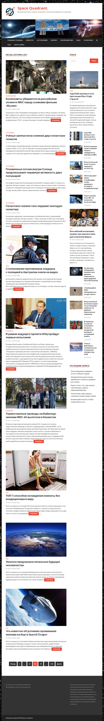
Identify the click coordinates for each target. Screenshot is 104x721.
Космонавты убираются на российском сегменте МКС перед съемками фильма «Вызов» (31, 102)
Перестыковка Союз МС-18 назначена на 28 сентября (90, 199)
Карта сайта (19, 45)
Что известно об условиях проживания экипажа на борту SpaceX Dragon (31, 632)
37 (30, 664)
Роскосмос (88, 40)
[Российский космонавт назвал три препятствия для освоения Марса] (84, 227)
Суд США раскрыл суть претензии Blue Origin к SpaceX (82, 96)
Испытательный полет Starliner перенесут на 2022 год (91, 165)
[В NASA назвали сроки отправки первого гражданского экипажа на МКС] (76, 153)
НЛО (9, 45)
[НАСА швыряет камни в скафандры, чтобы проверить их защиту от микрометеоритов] (76, 183)
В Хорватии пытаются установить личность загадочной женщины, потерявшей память (89, 329)
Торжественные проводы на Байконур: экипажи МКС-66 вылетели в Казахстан (31, 415)
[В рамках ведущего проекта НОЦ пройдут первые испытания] (36, 314)
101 (51, 664)
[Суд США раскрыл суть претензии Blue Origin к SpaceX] (84, 89)
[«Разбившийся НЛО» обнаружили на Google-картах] (76, 295)
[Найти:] (84, 61)
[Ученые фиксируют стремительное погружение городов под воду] (76, 351)
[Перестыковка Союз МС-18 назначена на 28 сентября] (76, 203)
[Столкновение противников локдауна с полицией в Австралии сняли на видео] (36, 250)
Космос (54, 40)
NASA (78, 40)
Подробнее (56, 120)
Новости (30, 40)
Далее (59, 664)
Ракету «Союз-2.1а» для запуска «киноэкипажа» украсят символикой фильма (82, 387)
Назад (12, 664)
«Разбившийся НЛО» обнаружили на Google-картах (90, 291)
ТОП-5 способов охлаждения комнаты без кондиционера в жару (33, 497)
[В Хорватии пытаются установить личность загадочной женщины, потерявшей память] (76, 329)
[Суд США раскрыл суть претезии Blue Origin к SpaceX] (76, 140)
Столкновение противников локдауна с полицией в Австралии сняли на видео (32, 270)
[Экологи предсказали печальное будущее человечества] (36, 540)
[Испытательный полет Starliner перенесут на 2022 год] (76, 169)
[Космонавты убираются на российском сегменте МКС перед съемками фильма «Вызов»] (36, 77)
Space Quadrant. (32, 8)
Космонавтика (67, 40)
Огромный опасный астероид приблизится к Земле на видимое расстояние (83, 379)
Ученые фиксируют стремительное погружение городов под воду (90, 349)
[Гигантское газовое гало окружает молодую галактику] (36, 200)
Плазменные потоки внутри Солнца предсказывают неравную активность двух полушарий (34, 172)
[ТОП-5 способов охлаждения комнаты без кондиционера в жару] (36, 471)
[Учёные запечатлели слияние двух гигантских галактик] (36, 130)
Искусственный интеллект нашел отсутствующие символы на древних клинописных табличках (91, 308)
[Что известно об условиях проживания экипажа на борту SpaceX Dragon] (36, 608)
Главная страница (15, 40)
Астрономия (42, 40)
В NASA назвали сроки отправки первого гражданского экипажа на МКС (90, 150)
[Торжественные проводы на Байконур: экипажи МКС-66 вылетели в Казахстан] (36, 394)
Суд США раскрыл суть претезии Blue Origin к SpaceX (90, 136)
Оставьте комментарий (13, 109)
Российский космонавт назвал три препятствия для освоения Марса (82, 234)
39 (41, 664)
